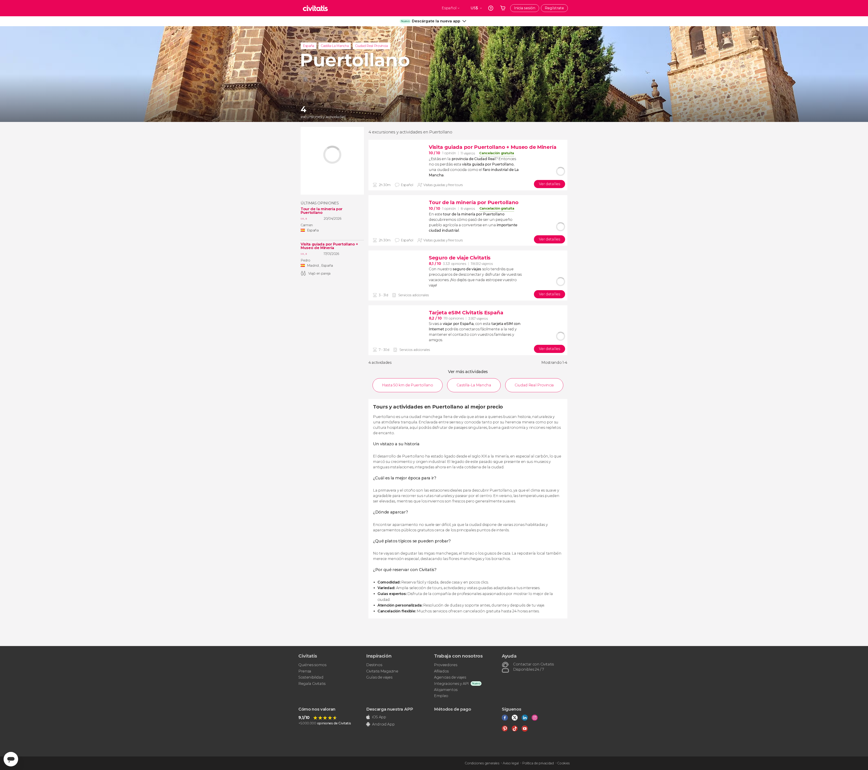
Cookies (563, 763)
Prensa (304, 671)
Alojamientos (446, 690)
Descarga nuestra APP (389, 709)
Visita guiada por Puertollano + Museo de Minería (329, 246)
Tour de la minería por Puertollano (321, 211)
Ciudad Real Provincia (371, 46)
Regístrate (554, 8)
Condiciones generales (482, 763)
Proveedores (445, 665)
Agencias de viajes (450, 677)
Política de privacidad (538, 763)
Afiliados (441, 671)
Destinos (374, 665)
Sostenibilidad (310, 677)
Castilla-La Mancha (335, 46)
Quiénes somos (312, 665)
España (308, 46)
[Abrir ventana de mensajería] (11, 759)
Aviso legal (511, 763)
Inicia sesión (524, 8)
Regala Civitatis (312, 683)
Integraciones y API (451, 683)
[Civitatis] (315, 8)
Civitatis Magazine (382, 671)
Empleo (441, 696)
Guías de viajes (379, 677)
